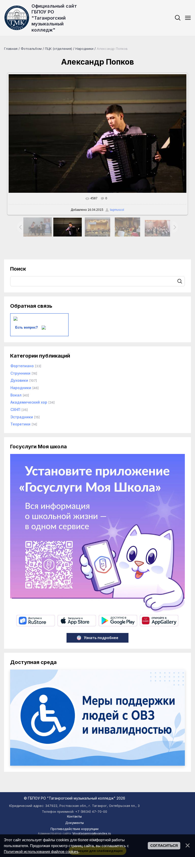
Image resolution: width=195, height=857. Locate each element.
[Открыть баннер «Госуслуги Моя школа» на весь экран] (97, 627)
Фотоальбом (31, 49)
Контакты (74, 816)
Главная (11, 49)
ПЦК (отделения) (58, 49)
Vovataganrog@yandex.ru (91, 833)
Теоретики (20, 424)
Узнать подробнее (101, 638)
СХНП (15, 409)
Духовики (19, 380)
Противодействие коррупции (75, 829)
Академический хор (28, 402)
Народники (84, 49)
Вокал (16, 395)
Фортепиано (22, 366)
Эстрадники (21, 417)
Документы (74, 823)
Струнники (20, 373)
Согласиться (164, 846)
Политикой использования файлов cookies (41, 851)
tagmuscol (117, 210)
